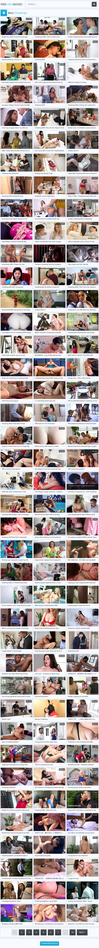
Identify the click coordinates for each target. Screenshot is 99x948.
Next (81, 932)
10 (72, 932)
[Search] (94, 4)
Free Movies (11, 4)
